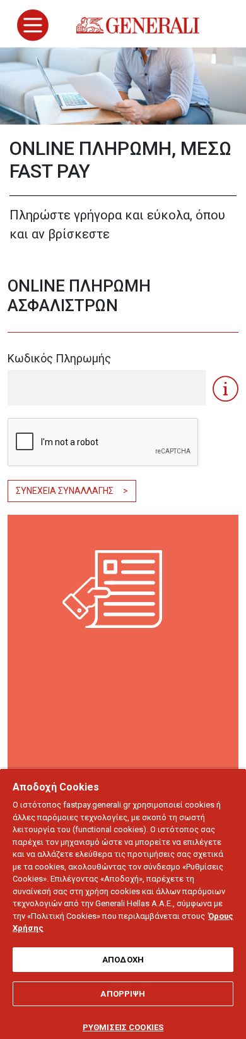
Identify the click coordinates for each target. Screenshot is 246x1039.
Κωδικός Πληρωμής (59, 358)
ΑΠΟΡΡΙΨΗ (122, 994)
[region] (123, 903)
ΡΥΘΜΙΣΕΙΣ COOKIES (123, 1027)
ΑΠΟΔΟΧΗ (123, 959)
